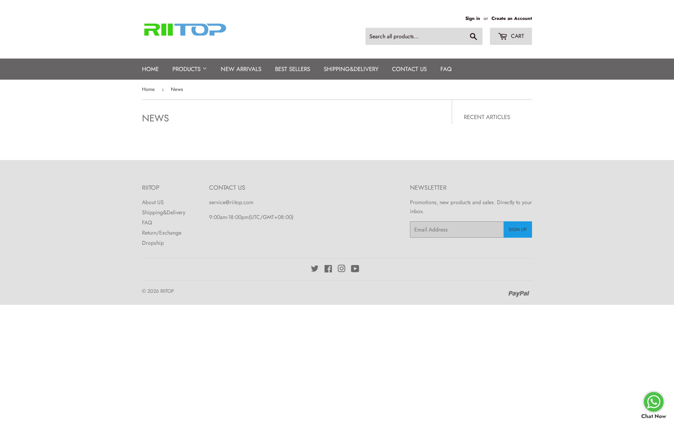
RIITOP (167, 291)
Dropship (153, 243)
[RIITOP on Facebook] (328, 270)
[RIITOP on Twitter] (315, 270)
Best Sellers (292, 69)
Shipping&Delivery (163, 212)
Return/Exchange (161, 233)
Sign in (472, 18)
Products (187, 69)
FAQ (446, 69)
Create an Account (511, 18)
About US (153, 202)
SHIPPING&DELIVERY (351, 69)
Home (150, 69)
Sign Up (518, 229)
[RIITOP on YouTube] (355, 270)
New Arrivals (241, 69)
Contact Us (409, 69)
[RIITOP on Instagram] (342, 270)
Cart (516, 36)
